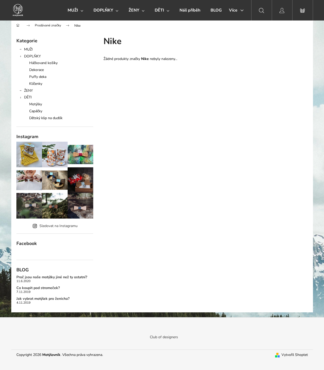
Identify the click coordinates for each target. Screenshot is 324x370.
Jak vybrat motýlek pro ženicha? (42, 299)
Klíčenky (35, 83)
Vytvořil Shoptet (294, 354)
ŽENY (28, 90)
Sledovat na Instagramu (58, 225)
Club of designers (164, 337)
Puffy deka (37, 76)
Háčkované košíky (43, 62)
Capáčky (35, 111)
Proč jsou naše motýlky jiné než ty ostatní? (51, 277)
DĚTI (28, 97)
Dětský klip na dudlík (45, 118)
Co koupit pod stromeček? (38, 288)
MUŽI (28, 49)
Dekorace (36, 69)
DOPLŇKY (32, 56)
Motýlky (35, 104)
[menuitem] (75, 10)
